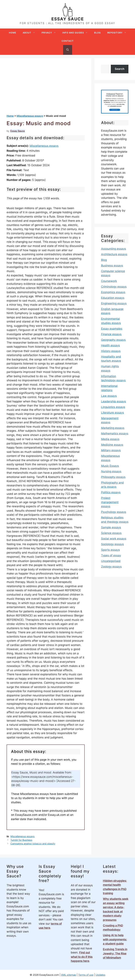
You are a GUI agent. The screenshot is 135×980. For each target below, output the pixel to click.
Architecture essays (114, 254)
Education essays (112, 297)
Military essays (111, 450)
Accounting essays (113, 248)
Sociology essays (112, 544)
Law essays (109, 395)
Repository (114, 32)
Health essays (110, 345)
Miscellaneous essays (44, 145)
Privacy (47, 32)
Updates (100, 974)
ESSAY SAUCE (67, 18)
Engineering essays (114, 303)
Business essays (112, 265)
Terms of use (86, 974)
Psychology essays (113, 512)
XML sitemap (68, 974)
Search (119, 68)
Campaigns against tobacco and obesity (32, 843)
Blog (97, 32)
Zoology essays (111, 566)
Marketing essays (112, 428)
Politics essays (111, 492)
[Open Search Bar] (67, 50)
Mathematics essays (114, 433)
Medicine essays (112, 444)
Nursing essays (111, 471)
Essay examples (111, 328)
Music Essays (110, 465)
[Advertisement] (46, 89)
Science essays (111, 533)
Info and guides (73, 32)
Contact (68, 41)
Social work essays (113, 538)
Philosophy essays (113, 477)
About (27, 32)
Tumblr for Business (21, 840)
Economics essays (113, 292)
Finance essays (111, 334)
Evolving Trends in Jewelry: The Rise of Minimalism (115, 953)
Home (12, 32)
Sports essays (110, 549)
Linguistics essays (113, 407)
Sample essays (111, 527)
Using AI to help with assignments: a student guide (115, 939)
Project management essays (110, 502)
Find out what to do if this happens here (82, 957)
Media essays (110, 439)
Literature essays (112, 412)
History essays (111, 351)
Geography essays (113, 339)
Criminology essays (114, 286)
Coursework (109, 281)
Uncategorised (111, 561)
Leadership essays (113, 401)
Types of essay (111, 555)
